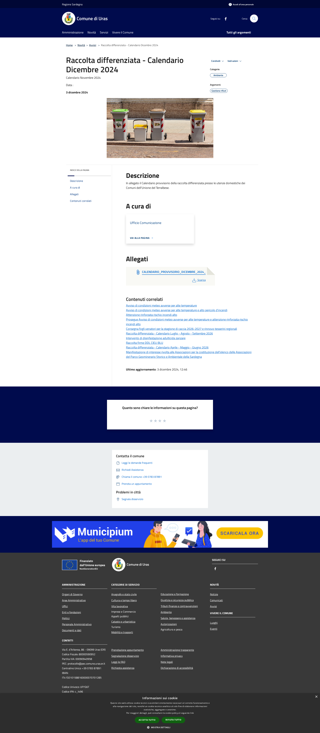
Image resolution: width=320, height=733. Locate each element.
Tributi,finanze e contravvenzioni (179, 606)
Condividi (216, 61)
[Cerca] (254, 18)
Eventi (213, 629)
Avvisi (92, 45)
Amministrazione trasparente (177, 650)
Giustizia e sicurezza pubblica (177, 600)
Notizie (214, 594)
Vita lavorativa (119, 606)
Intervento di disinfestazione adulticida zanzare (156, 338)
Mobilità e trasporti (122, 632)
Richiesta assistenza (122, 668)
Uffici (65, 606)
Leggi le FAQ (118, 662)
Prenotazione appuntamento (127, 650)
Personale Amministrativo (77, 624)
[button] (160, 727)
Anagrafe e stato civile (124, 594)
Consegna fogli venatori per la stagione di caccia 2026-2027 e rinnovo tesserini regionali (181, 329)
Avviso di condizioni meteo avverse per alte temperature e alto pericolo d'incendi (176, 310)
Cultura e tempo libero (124, 600)
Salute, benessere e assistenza (178, 618)
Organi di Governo (72, 594)
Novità (81, 45)
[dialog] (160, 713)
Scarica (201, 280)
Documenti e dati (71, 630)
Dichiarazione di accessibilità (177, 668)
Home (69, 45)
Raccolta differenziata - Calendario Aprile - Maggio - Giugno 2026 (167, 347)
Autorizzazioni (169, 624)
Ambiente (166, 612)
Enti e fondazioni (71, 612)
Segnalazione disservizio (125, 656)
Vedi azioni (233, 61)
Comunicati (216, 600)
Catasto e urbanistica (123, 622)
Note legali (167, 662)
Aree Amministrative (74, 600)
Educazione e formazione (175, 594)
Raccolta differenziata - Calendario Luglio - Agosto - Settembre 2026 (169, 333)
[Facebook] (224, 18)
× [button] (316, 697)
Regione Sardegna (72, 4)
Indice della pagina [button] (79, 170)
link (192, 713)
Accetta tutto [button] (147, 720)
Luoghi (214, 623)
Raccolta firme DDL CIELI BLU (144, 343)
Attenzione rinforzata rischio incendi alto (151, 315)
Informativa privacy (172, 656)
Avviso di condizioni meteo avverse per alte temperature (161, 305)
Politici (66, 618)
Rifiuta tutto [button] (173, 719)
